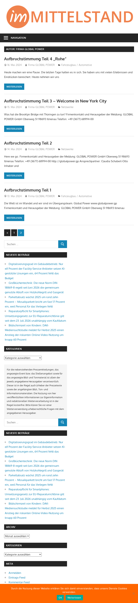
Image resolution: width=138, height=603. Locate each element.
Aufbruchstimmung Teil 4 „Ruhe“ (35, 58)
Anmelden (15, 573)
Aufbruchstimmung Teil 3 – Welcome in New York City (55, 100)
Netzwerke (67, 107)
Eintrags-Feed (17, 577)
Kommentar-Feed (19, 582)
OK (60, 597)
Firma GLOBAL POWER (41, 64)
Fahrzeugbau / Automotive (76, 64)
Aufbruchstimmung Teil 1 (27, 189)
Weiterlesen (14, 86)
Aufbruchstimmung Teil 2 (28, 142)
